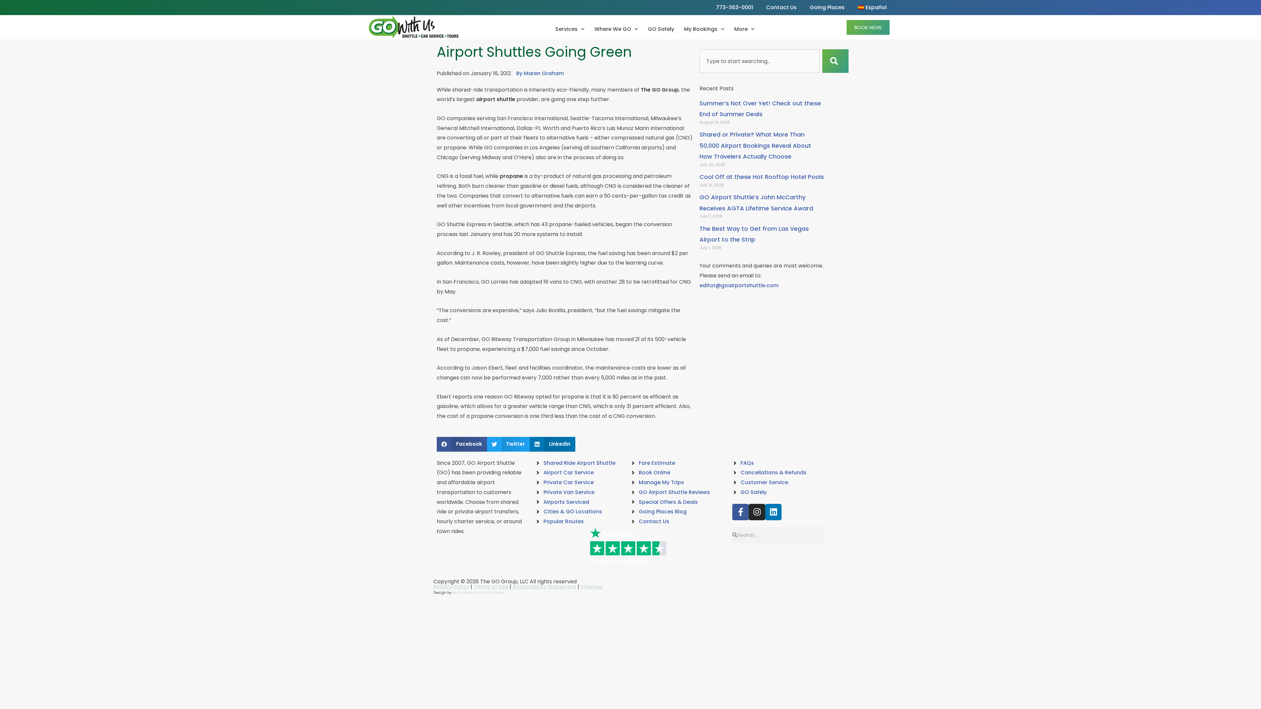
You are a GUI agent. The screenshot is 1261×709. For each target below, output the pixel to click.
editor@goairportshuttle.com (739, 285)
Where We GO (612, 29)
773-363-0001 (734, 7)
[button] (462, 444)
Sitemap (592, 587)
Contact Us (781, 7)
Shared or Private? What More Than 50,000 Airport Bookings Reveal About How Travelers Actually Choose (755, 145)
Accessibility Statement (544, 587)
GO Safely (661, 29)
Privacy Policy (451, 587)
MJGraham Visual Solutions (478, 592)
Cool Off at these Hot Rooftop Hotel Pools (761, 177)
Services (566, 29)
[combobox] (759, 61)
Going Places (827, 7)
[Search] (835, 61)
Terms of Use (491, 587)
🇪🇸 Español (872, 7)
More (741, 29)
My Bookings (701, 29)
